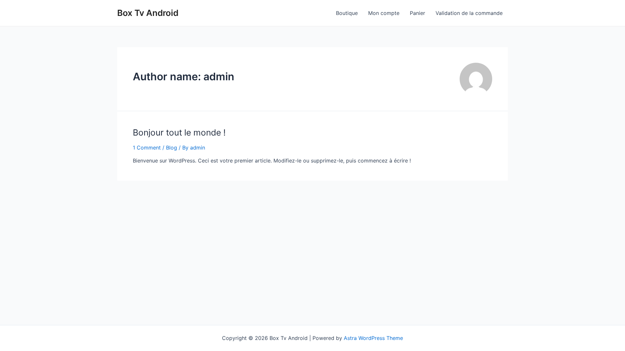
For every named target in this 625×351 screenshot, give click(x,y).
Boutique (347, 13)
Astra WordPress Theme (373, 338)
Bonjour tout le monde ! (179, 132)
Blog (171, 147)
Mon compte (383, 13)
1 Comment (147, 147)
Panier (417, 13)
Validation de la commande (469, 13)
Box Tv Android (147, 13)
